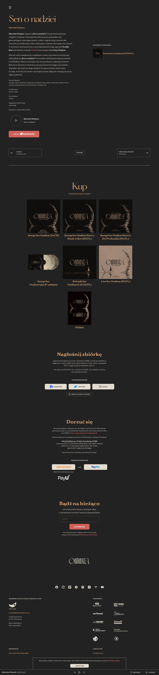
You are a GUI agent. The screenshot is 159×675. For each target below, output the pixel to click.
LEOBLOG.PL (98, 653)
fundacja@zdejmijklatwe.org (19, 612)
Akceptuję (79, 665)
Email (105, 386)
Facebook (58, 386)
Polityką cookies (113, 661)
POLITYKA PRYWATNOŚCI (19, 653)
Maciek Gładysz (17, 27)
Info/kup (136, 672)
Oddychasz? (21, 672)
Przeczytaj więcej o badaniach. (83, 433)
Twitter (81, 386)
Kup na (16, 134)
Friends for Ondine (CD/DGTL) (118, 53)
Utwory (79, 152)
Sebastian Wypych (9, 672)
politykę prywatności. (89, 535)
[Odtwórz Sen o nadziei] (16, 120)
